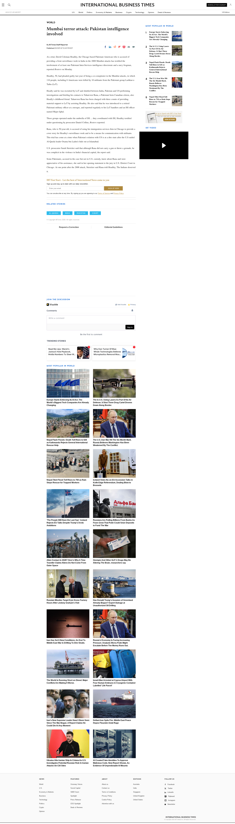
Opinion (151, 12)
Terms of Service (104, 193)
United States (138, 800)
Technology (139, 12)
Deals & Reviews (164, 12)
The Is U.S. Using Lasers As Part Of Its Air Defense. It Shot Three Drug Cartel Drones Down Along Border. (112, 402)
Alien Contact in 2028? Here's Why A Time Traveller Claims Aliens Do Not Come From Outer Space (66, 563)
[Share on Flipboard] (119, 47)
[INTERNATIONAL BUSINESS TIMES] (117, 5)
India (135, 788)
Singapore (136, 792)
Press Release (75, 800)
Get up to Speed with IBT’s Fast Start (168, 113)
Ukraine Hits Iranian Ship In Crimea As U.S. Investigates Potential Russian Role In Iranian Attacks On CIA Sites (68, 763)
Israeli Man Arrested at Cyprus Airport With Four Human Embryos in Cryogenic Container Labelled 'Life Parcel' (114, 683)
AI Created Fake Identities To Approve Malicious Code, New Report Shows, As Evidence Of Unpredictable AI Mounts (111, 763)
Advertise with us (108, 804)
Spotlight (73, 796)
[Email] (129, 47)
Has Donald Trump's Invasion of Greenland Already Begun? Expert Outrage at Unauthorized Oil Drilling (113, 603)
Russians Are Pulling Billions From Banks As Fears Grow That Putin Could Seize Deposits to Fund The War (114, 522)
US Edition (225, 12)
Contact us (106, 788)
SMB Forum (74, 792)
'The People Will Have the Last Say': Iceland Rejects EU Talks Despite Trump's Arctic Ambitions (67, 522)
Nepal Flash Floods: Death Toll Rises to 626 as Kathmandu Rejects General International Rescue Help (67, 442)
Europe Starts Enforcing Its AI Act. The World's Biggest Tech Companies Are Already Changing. (68, 402)
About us (105, 784)
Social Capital (75, 788)
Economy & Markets (104, 12)
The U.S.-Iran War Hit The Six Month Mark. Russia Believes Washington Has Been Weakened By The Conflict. (112, 442)
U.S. (73, 12)
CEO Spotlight (75, 804)
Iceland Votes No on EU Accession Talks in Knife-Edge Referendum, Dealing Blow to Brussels (113, 482)
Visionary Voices (76, 784)
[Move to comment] (133, 47)
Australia (136, 784)
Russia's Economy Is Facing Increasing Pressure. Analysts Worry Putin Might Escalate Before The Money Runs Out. (111, 643)
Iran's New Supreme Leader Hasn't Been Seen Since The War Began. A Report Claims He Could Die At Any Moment (68, 723)
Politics (89, 12)
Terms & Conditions (109, 792)
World (80, 12)
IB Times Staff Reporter (58, 45)
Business (119, 12)
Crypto (129, 12)
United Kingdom (138, 796)
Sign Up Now (170, 119)
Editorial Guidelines (114, 227)
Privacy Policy (118, 193)
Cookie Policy (107, 800)
